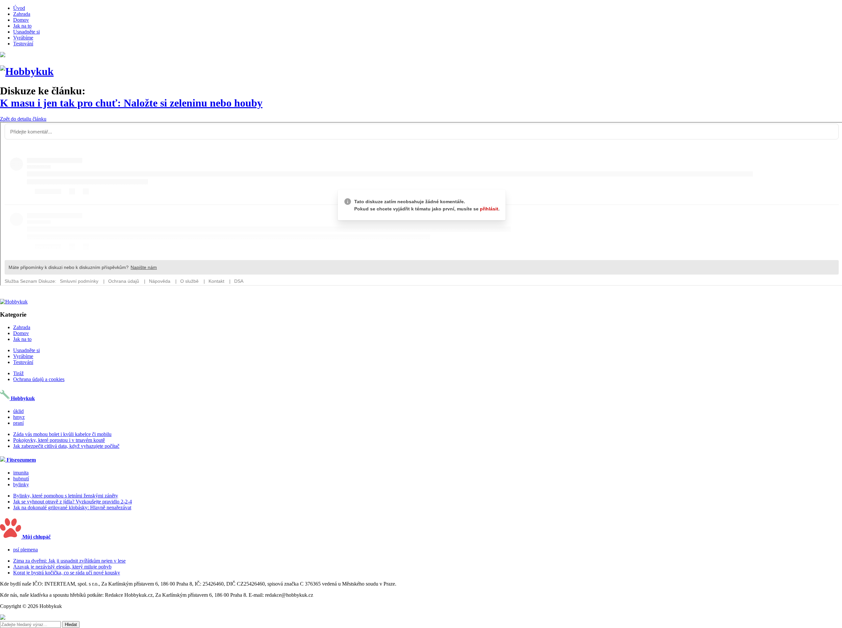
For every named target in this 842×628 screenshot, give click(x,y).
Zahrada (21, 14)
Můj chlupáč (36, 537)
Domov (21, 20)
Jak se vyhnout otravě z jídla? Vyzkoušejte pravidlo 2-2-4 (72, 501)
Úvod (19, 8)
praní (18, 423)
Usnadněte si (26, 32)
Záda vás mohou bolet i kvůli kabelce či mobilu (62, 434)
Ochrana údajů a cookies (38, 379)
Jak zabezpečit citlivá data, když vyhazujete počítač (66, 446)
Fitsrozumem (20, 460)
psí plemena (25, 549)
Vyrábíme (23, 37)
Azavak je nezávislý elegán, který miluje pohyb (62, 566)
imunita (21, 472)
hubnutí (21, 478)
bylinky (21, 484)
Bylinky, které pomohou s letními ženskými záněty (65, 495)
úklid (18, 411)
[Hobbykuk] (27, 71)
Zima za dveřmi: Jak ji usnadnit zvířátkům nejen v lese (69, 561)
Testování (23, 43)
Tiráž (18, 373)
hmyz (19, 417)
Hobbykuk (22, 398)
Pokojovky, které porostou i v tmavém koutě (59, 440)
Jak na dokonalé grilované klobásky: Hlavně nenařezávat (72, 507)
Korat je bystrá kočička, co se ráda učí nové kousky (66, 572)
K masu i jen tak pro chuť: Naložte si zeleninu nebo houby (131, 103)
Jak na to (22, 26)
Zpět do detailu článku (23, 119)
